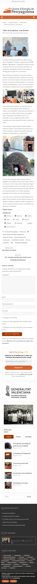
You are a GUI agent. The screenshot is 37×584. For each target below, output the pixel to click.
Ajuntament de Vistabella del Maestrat (13, 234)
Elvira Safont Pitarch (22, 33)
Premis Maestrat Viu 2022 (19, 538)
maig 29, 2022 (28, 540)
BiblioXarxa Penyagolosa (9, 557)
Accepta (5, 581)
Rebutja (13, 581)
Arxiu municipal (7, 555)
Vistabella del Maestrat (21, 242)
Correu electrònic (7, 304)
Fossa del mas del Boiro (9, 513)
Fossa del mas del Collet (20, 463)
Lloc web (5, 311)
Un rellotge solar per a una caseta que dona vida (15, 519)
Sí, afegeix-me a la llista (9, 318)
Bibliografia (26, 555)
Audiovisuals (17, 555)
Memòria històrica (12, 562)
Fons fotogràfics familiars (18, 560)
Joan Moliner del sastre (17, 240)
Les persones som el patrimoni (22, 473)
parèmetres (16, 578)
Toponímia (12, 568)
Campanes (21, 557)
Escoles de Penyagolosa (11, 231)
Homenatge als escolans (20, 483)
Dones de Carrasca (23, 559)
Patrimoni (16, 564)
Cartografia (30, 557)
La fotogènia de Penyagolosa (22, 453)
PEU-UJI (28, 240)
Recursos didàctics (18, 566)
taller (11, 242)
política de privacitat (26, 374)
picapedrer (6, 242)
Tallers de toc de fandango (10, 522)
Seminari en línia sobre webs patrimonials (14, 525)
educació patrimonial (20, 237)
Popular (8, 437)
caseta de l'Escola (8, 237)
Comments (28, 437)
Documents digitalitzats (9, 559)
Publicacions (7, 566)
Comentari (5, 275)
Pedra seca (23, 231)
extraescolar (6, 240)
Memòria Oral (23, 562)
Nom (4, 297)
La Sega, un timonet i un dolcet (11, 516)
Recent (18, 437)
